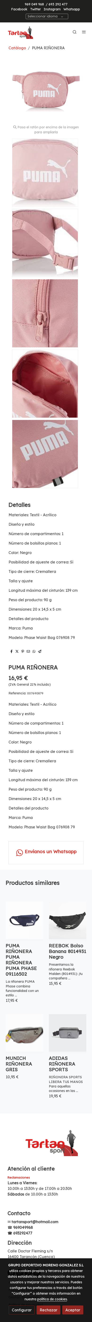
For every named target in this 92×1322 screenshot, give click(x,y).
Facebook (19, 9)
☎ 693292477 (20, 1233)
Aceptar (72, 1310)
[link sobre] (46, 1144)
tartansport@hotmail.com (35, 1221)
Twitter (35, 9)
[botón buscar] (74, 32)
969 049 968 (34, 4)
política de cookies (52, 1299)
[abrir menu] (84, 32)
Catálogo (17, 48)
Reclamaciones (19, 1177)
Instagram (52, 9)
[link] (19, 32)
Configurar (22, 1310)
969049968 (23, 1227)
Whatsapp (71, 9)
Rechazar (48, 1310)
